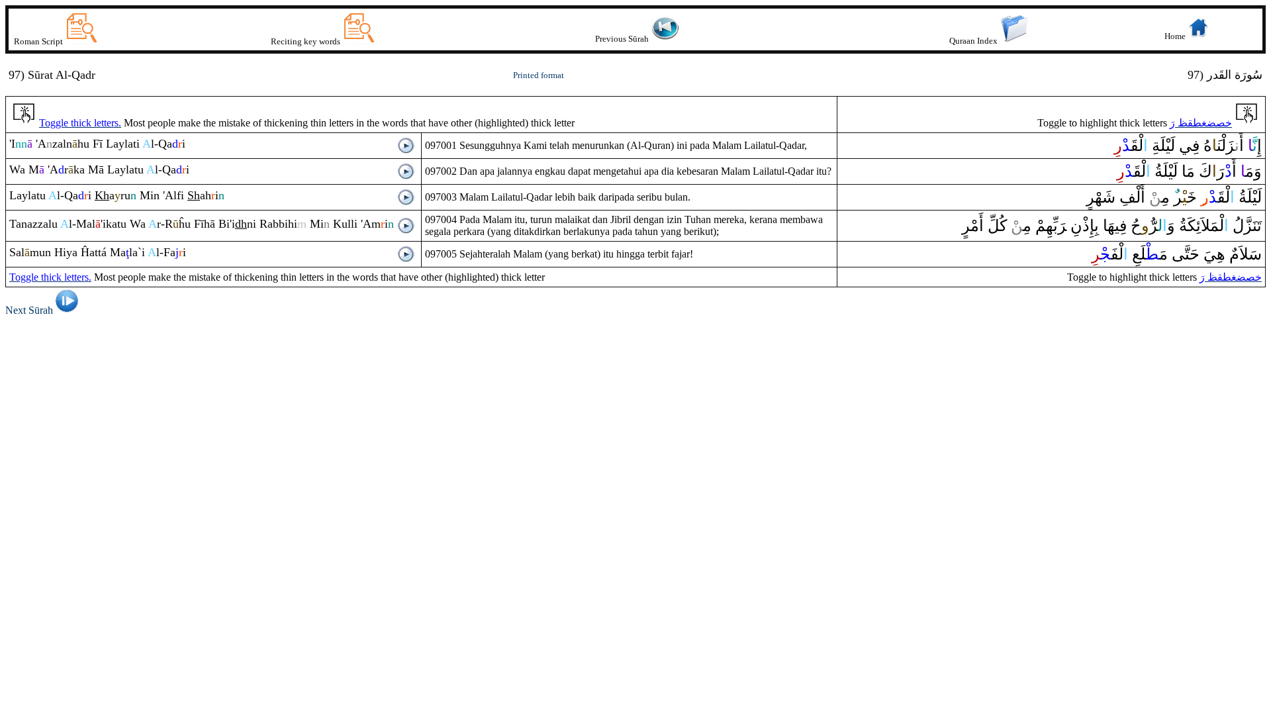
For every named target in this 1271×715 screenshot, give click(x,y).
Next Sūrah (29, 310)
